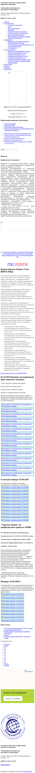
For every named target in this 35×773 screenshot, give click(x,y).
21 (5, 660)
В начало (7, 644)
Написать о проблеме (13, 698)
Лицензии (11, 30)
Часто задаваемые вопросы (16, 35)
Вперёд (6, 664)
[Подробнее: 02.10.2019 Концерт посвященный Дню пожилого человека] (17, 406)
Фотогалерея (8, 64)
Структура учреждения (15, 25)
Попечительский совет (15, 38)
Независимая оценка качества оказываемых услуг (17, 133)
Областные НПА (9, 125)
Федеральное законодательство (13, 127)
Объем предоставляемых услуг (17, 53)
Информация (8, 40)
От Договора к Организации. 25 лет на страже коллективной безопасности (18, 629)
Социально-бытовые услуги (16, 54)
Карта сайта (8, 69)
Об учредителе (12, 48)
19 (5, 657)
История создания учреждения (17, 31)
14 (5, 649)
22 (5, 662)
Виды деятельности (14, 28)
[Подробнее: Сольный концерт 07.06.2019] (15, 487)
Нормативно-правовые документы (18, 41)
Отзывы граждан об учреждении (18, 33)
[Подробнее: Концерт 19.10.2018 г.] (12, 594)
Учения (6, 635)
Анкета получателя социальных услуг (14, 138)
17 (5, 654)
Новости (7, 66)
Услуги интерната (9, 49)
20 (5, 659)
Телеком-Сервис (27, 771)
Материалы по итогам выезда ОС (13, 140)
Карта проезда (5, 765)
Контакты (7, 67)
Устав (9, 27)
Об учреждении (9, 23)
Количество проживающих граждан (19, 51)
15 (5, 651)
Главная (6, 22)
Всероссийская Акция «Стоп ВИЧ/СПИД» (14, 373)
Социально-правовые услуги (17, 58)
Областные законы (10, 124)
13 (5, 647)
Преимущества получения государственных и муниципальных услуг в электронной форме (21, 44)
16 (5, 652)
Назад (6, 646)
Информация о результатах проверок (19, 36)
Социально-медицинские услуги (18, 56)
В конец (6, 665)
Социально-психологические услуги (19, 59)
